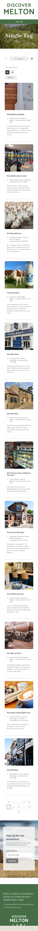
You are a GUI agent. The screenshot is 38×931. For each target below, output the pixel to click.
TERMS (21, 900)
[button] (7, 576)
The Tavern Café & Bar (15, 532)
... (13, 134)
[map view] (12, 72)
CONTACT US (8, 897)
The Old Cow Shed (14, 653)
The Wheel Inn (12, 414)
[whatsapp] (25, 925)
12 (14, 807)
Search (20, 59)
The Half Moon (12, 770)
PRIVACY (6, 893)
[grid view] (7, 72)
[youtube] (21, 925)
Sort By (10, 77)
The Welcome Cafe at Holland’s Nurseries (19, 474)
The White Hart (13, 354)
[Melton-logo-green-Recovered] (19, 3)
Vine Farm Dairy (13, 293)
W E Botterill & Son (14, 233)
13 (19, 807)
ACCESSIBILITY (26, 893)
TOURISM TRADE (10, 900)
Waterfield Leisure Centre (17, 176)
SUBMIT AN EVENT (22, 897)
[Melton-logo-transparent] (19, 916)
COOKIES (15, 893)
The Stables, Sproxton (15, 594)
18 (29, 807)
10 (29, 802)
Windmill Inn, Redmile (15, 114)
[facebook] (13, 925)
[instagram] (17, 925)
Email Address (12, 851)
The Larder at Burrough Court (18, 713)
